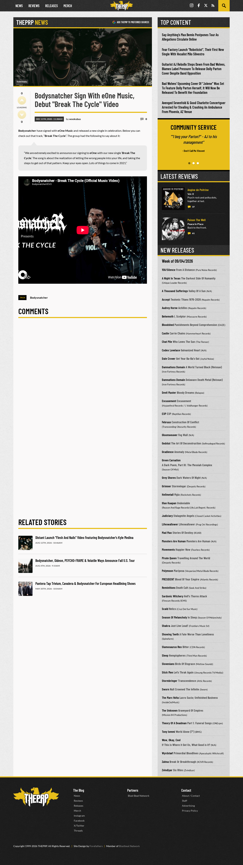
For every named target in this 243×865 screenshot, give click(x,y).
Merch (68, 6)
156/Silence (168, 270)
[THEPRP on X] (205, 5)
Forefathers (96, 846)
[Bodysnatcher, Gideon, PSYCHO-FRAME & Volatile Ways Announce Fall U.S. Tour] (25, 566)
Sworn (165, 689)
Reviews (33, 6)
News (19, 6)
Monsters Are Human (174, 541)
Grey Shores (169, 477)
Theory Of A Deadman (174, 723)
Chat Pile (167, 342)
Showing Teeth (170, 634)
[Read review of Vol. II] (173, 198)
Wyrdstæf (167, 753)
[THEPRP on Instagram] (191, 5)
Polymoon (167, 571)
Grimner (166, 486)
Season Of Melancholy (174, 617)
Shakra (166, 626)
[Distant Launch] (25, 543)
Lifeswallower (170, 524)
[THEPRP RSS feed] (212, 5)
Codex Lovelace (171, 350)
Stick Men (167, 672)
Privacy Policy (190, 810)
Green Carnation (171, 460)
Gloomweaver (170, 435)
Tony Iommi (168, 731)
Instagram (79, 815)
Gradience (168, 452)
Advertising (188, 805)
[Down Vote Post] (22, 114)
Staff (184, 800)
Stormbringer (169, 681)
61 (193, 233)
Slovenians (168, 664)
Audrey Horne (170, 308)
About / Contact (191, 795)
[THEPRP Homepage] (121, 6)
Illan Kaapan (169, 503)
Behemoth (167, 316)
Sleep (165, 655)
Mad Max (167, 532)
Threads (78, 830)
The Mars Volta (170, 697)
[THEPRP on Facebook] (198, 5)
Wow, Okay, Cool (171, 740)
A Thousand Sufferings (175, 291)
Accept (166, 299)
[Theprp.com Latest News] (36, 797)
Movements (168, 549)
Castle (165, 333)
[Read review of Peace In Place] (173, 228)
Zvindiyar (167, 770)
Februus (166, 422)
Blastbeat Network (129, 846)
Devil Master (169, 392)
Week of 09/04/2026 (177, 261)
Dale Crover (168, 358)
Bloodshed (168, 325)
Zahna (165, 762)
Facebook (79, 820)
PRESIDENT (168, 579)
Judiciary (167, 516)
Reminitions (168, 587)
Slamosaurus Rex (172, 647)
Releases (51, 6)
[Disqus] (82, 371)
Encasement (169, 401)
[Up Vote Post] (22, 100)
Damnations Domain (173, 367)
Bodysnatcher (39, 297)
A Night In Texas (171, 278)
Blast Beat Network (138, 795)
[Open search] (224, 5)
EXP (164, 414)
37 (193, 206)
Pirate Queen (169, 558)
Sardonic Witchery (172, 596)
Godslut (166, 443)
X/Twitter (79, 825)
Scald (165, 609)
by (73, 118)
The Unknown (170, 710)
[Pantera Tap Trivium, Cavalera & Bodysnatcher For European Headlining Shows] (25, 589)
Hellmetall (168, 494)
